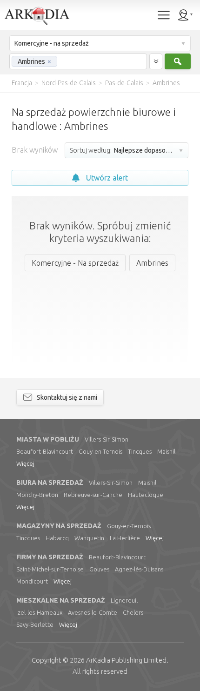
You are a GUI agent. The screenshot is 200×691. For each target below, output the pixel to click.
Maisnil (166, 451)
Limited (126, 660)
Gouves (99, 569)
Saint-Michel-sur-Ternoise (50, 569)
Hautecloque (145, 494)
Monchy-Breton (37, 494)
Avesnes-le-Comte (92, 612)
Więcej (25, 463)
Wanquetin (89, 538)
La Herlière (125, 538)
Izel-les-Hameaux (39, 612)
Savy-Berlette (34, 624)
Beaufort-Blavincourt (44, 451)
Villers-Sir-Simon (106, 439)
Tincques (140, 451)
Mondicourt (32, 581)
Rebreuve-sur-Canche (93, 494)
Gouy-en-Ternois (100, 451)
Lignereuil (124, 600)
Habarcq (57, 538)
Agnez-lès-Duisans (139, 569)
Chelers (133, 612)
